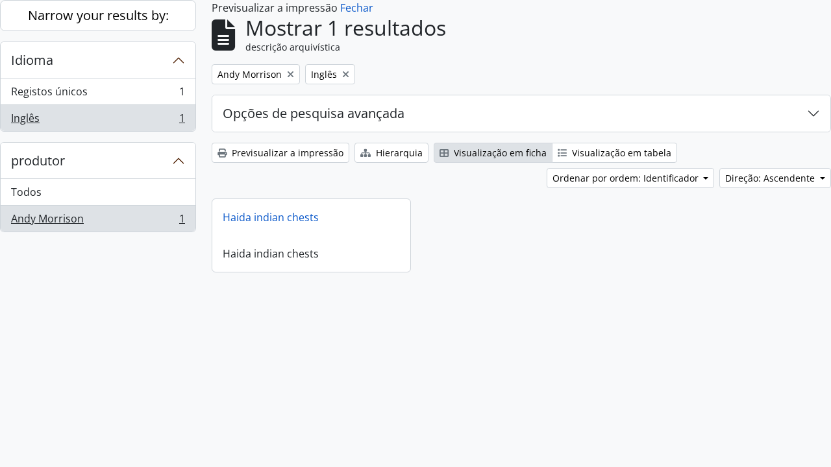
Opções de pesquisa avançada (313, 113)
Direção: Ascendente (771, 178)
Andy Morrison (97, 221)
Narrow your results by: (98, 15)
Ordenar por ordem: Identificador (626, 178)
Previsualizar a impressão (286, 153)
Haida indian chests (271, 217)
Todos (26, 192)
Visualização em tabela (620, 153)
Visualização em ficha (499, 153)
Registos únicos (97, 94)
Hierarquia (398, 153)
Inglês (97, 121)
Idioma (32, 60)
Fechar (356, 8)
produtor (38, 160)
